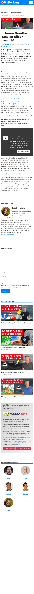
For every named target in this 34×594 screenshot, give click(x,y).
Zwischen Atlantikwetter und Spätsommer (13, 347)
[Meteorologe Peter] (25, 470)
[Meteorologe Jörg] (8, 470)
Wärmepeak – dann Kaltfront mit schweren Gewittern (16, 397)
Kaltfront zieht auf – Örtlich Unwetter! (12, 372)
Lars (8, 510)
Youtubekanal (12, 123)
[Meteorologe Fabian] (25, 486)
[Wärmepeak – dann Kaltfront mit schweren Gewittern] (17, 386)
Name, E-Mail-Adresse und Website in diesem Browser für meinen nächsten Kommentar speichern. (15, 286)
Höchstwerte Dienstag (12, 98)
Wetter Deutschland (17, 12)
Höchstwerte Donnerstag (13, 174)
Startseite (4, 12)
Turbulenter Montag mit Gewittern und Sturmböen (16, 323)
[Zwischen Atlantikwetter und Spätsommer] (17, 337)
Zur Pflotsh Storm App (23, 448)
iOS (19, 443)
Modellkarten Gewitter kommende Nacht (18, 116)
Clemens (8, 494)
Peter (25, 478)
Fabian (25, 494)
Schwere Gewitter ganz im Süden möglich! (14, 36)
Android (13, 443)
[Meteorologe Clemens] (8, 486)
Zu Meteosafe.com (9, 448)
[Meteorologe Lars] (8, 502)
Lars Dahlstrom (9, 44)
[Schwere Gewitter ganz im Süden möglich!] (17, 23)
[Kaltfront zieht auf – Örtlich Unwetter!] (17, 362)
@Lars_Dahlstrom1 (7, 234)
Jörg (8, 478)
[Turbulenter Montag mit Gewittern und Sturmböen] (17, 313)
